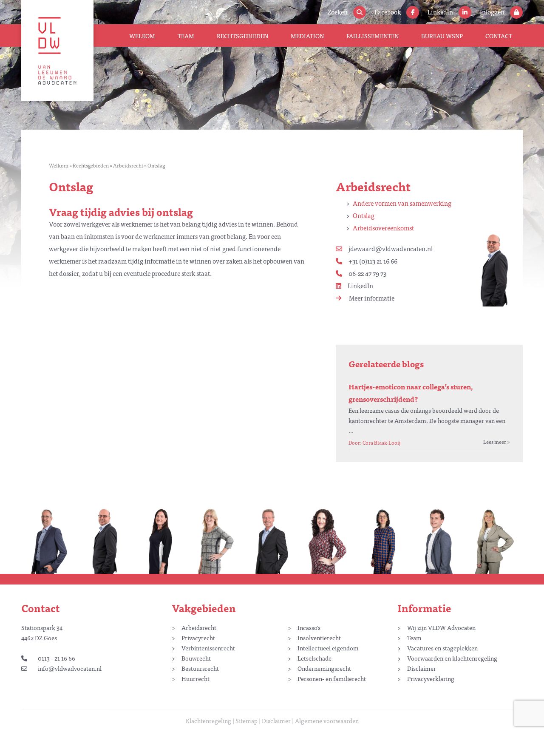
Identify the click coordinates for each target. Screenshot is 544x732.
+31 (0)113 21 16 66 (372, 260)
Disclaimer (421, 668)
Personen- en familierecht (332, 678)
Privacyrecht (198, 637)
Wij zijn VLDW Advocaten (441, 627)
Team (186, 35)
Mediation (307, 35)
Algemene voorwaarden (327, 720)
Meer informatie (371, 297)
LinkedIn (360, 285)
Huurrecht (195, 678)
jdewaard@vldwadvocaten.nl (390, 248)
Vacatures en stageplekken (442, 648)
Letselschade (315, 658)
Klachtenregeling (208, 720)
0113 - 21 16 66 (56, 658)
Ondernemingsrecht (324, 668)
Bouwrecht (196, 658)
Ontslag (363, 215)
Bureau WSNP (442, 35)
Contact (498, 35)
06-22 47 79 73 (367, 273)
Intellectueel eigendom (328, 648)
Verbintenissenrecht (208, 648)
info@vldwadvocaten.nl (70, 668)
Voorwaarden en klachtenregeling (452, 658)
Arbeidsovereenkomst (383, 227)
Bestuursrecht (200, 668)
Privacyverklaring (430, 678)
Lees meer (494, 441)
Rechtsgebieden (242, 35)
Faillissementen (372, 35)
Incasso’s (309, 627)
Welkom (142, 35)
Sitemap (246, 720)
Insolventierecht (319, 637)
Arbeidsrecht (128, 165)
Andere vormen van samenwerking (402, 203)
